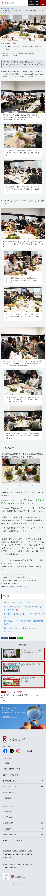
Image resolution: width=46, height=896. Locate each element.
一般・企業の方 (10, 834)
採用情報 (18, 854)
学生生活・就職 (10, 786)
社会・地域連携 (19, 53)
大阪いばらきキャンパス (9, 53)
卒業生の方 (8, 828)
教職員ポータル (7, 857)
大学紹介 (7, 763)
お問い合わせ (7, 851)
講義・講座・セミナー (8, 55)
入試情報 (7, 798)
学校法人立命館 (7, 854)
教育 (4, 700)
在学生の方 (8, 817)
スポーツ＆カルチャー (29, 53)
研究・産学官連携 (11, 775)
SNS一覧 (29, 751)
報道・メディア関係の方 (14, 840)
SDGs (15, 55)
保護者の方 (8, 823)
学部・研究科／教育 (12, 769)
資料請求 (21, 851)
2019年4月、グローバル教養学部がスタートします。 (20, 696)
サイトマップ (20, 864)
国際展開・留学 (10, 780)
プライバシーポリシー (9, 867)
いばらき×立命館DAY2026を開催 (30, 664)
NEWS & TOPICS (9, 8)
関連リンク (29, 864)
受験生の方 (8, 811)
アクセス (15, 851)
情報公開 (27, 854)
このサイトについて (9, 864)
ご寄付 (30, 851)
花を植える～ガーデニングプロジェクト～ (18, 603)
